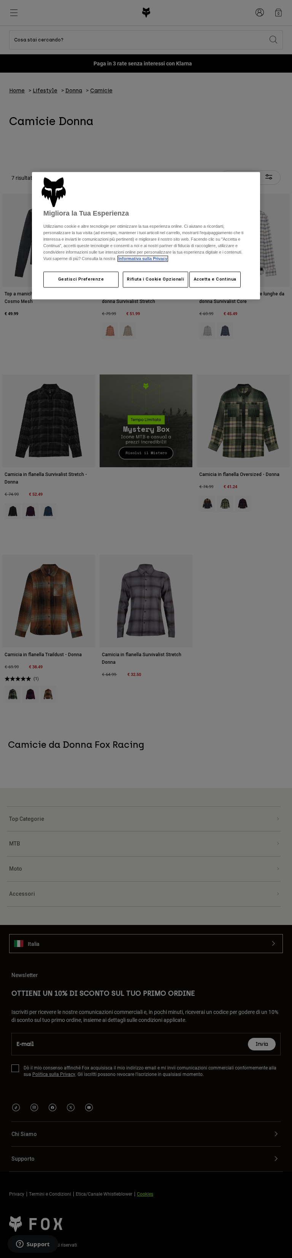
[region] (146, 236)
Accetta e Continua (215, 279)
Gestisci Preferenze (81, 279)
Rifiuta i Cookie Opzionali (155, 279)
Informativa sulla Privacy (142, 259)
